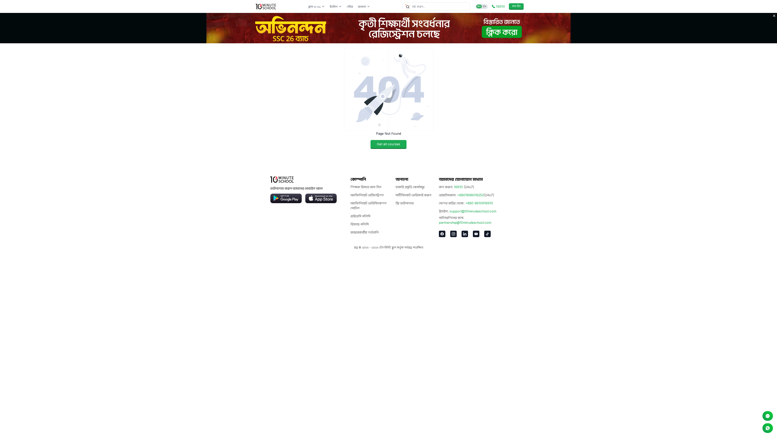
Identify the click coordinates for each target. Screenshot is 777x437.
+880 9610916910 (479, 203)
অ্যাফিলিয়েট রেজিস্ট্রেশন (366, 195)
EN (484, 6)
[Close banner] (774, 16)
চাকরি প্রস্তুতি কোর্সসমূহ (410, 187)
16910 (458, 187)
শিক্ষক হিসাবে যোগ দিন (365, 187)
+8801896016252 (470, 195)
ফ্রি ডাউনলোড (405, 203)
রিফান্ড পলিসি (359, 224)
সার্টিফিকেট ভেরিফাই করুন (413, 195)
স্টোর (350, 6)
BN (479, 6)
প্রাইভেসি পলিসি (360, 216)
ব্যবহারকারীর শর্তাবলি (364, 232)
